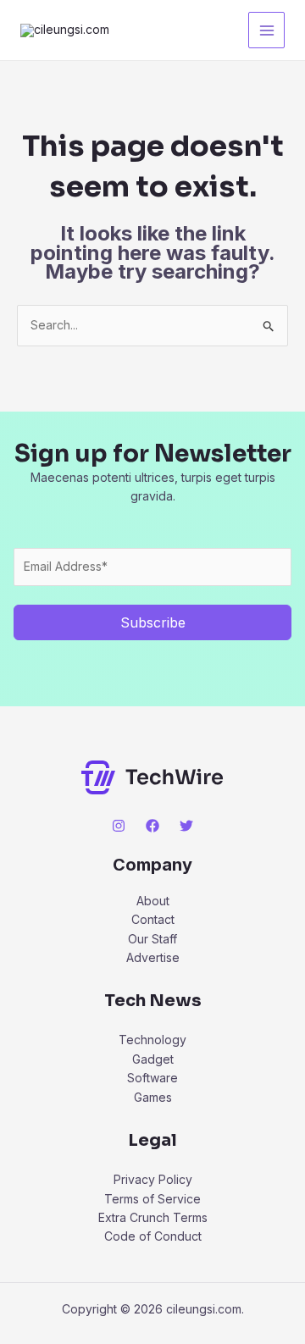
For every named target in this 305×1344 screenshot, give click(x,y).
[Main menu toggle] (266, 30)
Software (152, 1077)
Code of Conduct (153, 1236)
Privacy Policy (153, 1179)
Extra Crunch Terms (153, 1217)
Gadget (153, 1059)
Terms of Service (152, 1199)
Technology (152, 1039)
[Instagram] (118, 825)
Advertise (153, 957)
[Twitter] (186, 825)
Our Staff (152, 939)
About (152, 900)
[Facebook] (152, 825)
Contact (153, 919)
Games (153, 1097)
